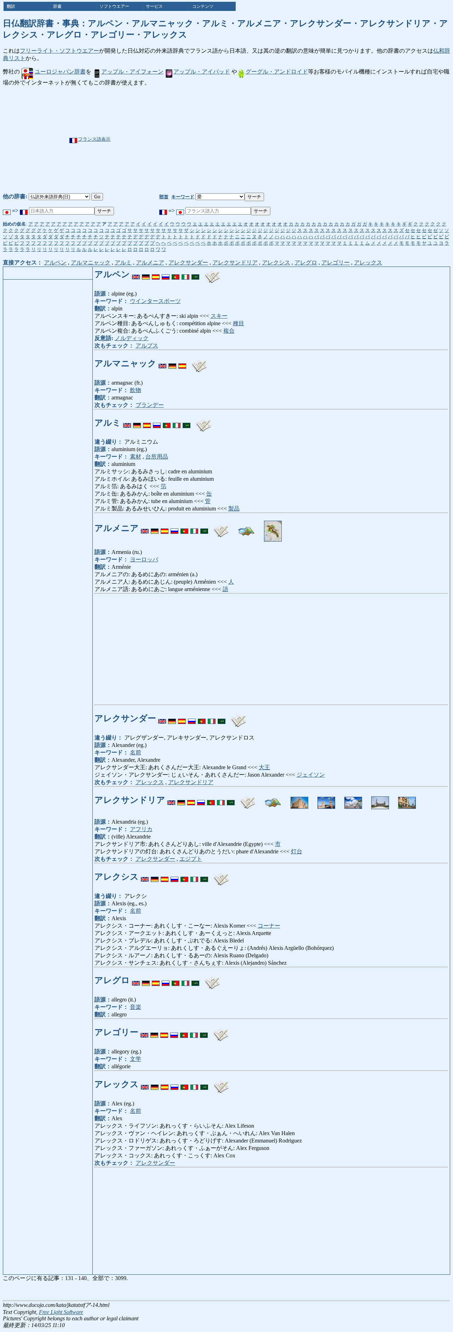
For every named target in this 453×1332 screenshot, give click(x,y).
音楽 (135, 1007)
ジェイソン (311, 775)
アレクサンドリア (235, 262)
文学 (135, 1059)
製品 (234, 509)
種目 (238, 323)
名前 (135, 752)
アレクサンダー (188, 262)
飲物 (135, 390)
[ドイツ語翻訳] (146, 274)
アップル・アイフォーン (132, 72)
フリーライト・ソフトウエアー (59, 51)
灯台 (296, 851)
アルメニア (150, 262)
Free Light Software (61, 1312)
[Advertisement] (251, 139)
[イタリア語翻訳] (185, 274)
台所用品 (156, 457)
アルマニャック (90, 262)
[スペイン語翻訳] (156, 274)
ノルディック (132, 338)
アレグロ (305, 262)
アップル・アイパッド (201, 72)
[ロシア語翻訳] (166, 274)
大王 (264, 767)
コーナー (269, 926)
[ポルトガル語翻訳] (175, 274)
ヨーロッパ (144, 559)
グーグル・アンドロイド (277, 72)
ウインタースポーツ (155, 301)
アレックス (368, 262)
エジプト (190, 859)
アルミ (123, 262)
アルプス (147, 346)
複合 (229, 331)
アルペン (55, 262)
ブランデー (150, 405)
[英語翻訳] (136, 274)
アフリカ (141, 829)
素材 (135, 457)
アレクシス (276, 262)
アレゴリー (335, 262)
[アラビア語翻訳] (195, 274)
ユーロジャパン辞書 (60, 72)
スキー (219, 316)
